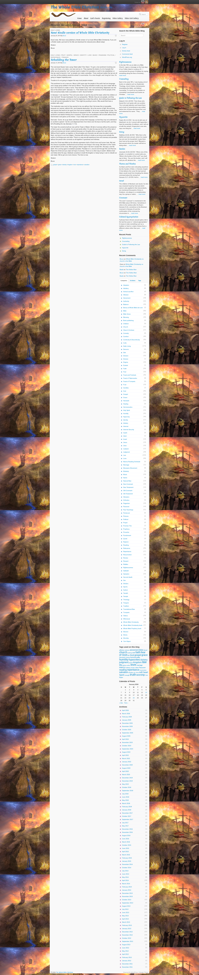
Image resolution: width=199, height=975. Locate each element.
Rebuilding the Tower (64, 60)
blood (145, 650)
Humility (125, 413)
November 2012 (127, 935)
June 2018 (125, 797)
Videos (125, 615)
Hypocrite (123, 117)
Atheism (126, 295)
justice (131, 662)
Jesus (125, 442)
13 (146, 692)
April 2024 (125, 739)
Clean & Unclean (128, 330)
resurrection (143, 670)
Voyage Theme (143, 972)
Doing (121, 132)
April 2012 (125, 954)
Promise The (127, 526)
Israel (121, 181)
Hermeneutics (127, 407)
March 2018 (126, 803)
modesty (127, 667)
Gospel (69, 55)
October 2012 (126, 938)
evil (133, 653)
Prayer (125, 522)
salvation (86, 164)
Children (126, 323)
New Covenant (128, 484)
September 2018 (127, 790)
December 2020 (127, 765)
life (120, 665)
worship (140, 674)
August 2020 (126, 768)
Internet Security (128, 429)
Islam (125, 436)
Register (125, 44)
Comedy (126, 333)
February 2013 (127, 925)
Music (95, 55)
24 (134, 698)
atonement (134, 650)
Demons (126, 349)
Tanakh (125, 593)
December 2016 (127, 829)
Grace (76, 55)
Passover (126, 506)
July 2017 (125, 822)
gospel (55, 164)
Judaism (126, 449)
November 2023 (127, 742)
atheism (127, 650)
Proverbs (126, 532)
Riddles (125, 564)
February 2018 (127, 806)
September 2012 (127, 941)
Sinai (137, 672)
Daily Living (55, 30)
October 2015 (126, 845)
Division (125, 356)
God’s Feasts (95, 18)
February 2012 (127, 957)
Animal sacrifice (128, 291)
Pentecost (126, 513)
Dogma (125, 362)
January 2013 (126, 928)
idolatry (64, 164)
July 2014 (125, 871)
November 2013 (127, 896)
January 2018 (126, 810)
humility (123, 659)
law (144, 662)
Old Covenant (127, 490)
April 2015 (125, 851)
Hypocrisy (126, 417)
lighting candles (126, 665)
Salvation (126, 574)
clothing (130, 653)
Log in (124, 47)
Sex (124, 580)
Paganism (102, 55)
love (74, 164)
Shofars (125, 583)
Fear (124, 372)
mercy (122, 667)
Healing (125, 404)
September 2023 (127, 749)
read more (122, 75)
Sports (125, 587)
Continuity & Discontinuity (131, 340)
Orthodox (126, 500)
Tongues (65, 57)
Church (125, 327)
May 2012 (125, 951)
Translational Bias (129, 609)
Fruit (63, 55)
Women (125, 632)
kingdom (70, 164)
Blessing (126, 317)
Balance (126, 304)
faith (138, 652)
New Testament (128, 487)
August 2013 (126, 906)
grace (59, 164)
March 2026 (126, 713)
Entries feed (126, 51)
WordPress (134, 972)
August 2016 (126, 835)
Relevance (126, 548)
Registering (106, 18)
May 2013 (125, 916)
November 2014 (127, 864)
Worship (126, 638)
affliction (122, 650)
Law (124, 455)
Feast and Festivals (129, 375)
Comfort (126, 336)
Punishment (127, 535)
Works (125, 635)
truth (133, 674)
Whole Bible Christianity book (132, 625)
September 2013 (127, 903)
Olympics (126, 497)
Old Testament (128, 494)
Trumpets (126, 612)
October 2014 (126, 867)
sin (134, 672)
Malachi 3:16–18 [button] (124, 101)
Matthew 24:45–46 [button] (125, 135)
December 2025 (127, 723)
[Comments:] (116, 35)
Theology (126, 599)
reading (123, 670)
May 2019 (125, 784)
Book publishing (128, 320)
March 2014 (126, 883)
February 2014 (127, 887)
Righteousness (125, 62)
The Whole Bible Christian (75, 7)
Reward (125, 561)
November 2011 (127, 967)
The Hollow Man (131, 269)
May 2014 (125, 877)
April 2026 (125, 710)
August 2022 (126, 752)
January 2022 (126, 762)
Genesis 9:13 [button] (123, 207)
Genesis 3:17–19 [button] (124, 177)
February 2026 (127, 717)
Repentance (55, 57)
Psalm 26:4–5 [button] (123, 120)
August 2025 (126, 736)
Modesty (126, 471)
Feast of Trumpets (129, 381)
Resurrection (127, 555)
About (86, 18)
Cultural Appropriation (128, 217)
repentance (80, 164)
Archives (132, 280)
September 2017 (127, 819)
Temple (125, 596)
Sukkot (125, 590)
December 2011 (127, 964)
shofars (131, 672)
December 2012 (127, 932)
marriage (140, 665)
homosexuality (135, 657)
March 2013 (126, 922)
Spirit (121, 675)
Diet (124, 352)
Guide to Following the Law (130, 98)
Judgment (126, 452)
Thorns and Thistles (127, 164)
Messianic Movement (130, 468)
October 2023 (126, 745)
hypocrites (134, 659)
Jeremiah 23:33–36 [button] (125, 152)
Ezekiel (125, 365)
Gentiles (126, 388)
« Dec (121, 703)
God (124, 391)
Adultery (126, 288)
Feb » (126, 703)
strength (127, 675)
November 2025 (127, 726)
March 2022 (126, 758)
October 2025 (126, 729)
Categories (124, 280)
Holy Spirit (126, 410)
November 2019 (127, 781)
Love (90, 55)
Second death (127, 577)
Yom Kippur (127, 641)
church (123, 652)
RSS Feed (146, 2)
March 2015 (126, 855)
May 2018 (125, 800)
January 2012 (126, 960)
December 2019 (127, 778)
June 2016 (125, 839)
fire (128, 655)
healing (128, 657)
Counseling (124, 79)
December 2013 (127, 893)
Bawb (121, 269)
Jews (125, 445)
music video (135, 667)
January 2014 (126, 890)
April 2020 (125, 771)
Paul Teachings (128, 510)
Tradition (126, 606)
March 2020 (126, 774)
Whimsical (126, 619)
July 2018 (125, 794)
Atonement (126, 298)
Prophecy (126, 529)
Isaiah (125, 433)
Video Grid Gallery (132, 18)
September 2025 (127, 733)
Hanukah (126, 400)
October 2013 (126, 899)
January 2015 (126, 861)
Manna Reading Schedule (131, 461)
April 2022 (125, 755)
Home (79, 18)
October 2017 (126, 816)
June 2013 (125, 912)
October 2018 (126, 787)
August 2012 (126, 944)
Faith (125, 368)
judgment (123, 662)
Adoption (126, 285)
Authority (126, 301)
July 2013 (125, 909)
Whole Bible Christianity (131, 622)
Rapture (126, 542)
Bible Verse (127, 314)
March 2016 (126, 842)
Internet (125, 426)
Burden (122, 149)
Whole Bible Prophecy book (132, 628)
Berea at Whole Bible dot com (133, 307)
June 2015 (125, 848)
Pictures (126, 516)
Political (111, 55)
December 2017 (127, 813)
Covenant (123, 198)
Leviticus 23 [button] (137, 69)
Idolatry (125, 423)
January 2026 (126, 720)
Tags (139, 280)
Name (125, 477)
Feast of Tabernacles (130, 378)
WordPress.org (127, 57)
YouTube (142, 2)
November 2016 (127, 832)
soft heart (143, 672)
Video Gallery (118, 18)
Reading (126, 545)
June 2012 (125, 948)
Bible (124, 311)
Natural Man (127, 481)
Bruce (64, 35)
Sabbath (126, 571)
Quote (125, 538)
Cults (125, 343)
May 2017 (125, 826)
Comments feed (127, 54)
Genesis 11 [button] (71, 90)
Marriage (126, 465)
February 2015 (127, 858)
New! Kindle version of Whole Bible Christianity (80, 32)
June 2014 (125, 874)
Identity (83, 55)
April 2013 (125, 919)
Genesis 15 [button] (131, 209)
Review (125, 558)
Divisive (125, 359)
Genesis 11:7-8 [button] (71, 124)
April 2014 (125, 880)
